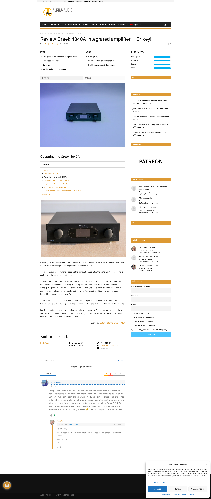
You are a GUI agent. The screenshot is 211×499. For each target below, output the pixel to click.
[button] (206, 464)
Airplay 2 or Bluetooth (148, 207)
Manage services (160, 482)
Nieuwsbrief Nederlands (144, 318)
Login (122, 360)
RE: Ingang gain (145, 198)
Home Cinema (90, 25)
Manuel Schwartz (139, 132)
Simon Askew (56, 382)
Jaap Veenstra (138, 109)
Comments (46, 194)
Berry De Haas (146, 252)
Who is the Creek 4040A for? (56, 187)
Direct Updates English (143, 322)
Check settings (198, 489)
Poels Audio (45, 343)
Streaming (56, 25)
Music (104, 25)
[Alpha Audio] (57, 12)
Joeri (142, 270)
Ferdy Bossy (145, 194)
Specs (88, 78)
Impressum (193, 494)
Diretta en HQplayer (147, 247)
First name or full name (140, 286)
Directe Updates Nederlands (145, 326)
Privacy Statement (180, 494)
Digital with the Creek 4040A (56, 184)
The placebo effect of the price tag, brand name (153, 188)
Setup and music (51, 174)
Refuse (178, 489)
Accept (157, 489)
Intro (46, 170)
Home (42, 34)
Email (133, 304)
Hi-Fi (45, 24)
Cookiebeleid (165, 494)
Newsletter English (141, 313)
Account (123, 25)
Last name (135, 295)
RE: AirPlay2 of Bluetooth (149, 256)
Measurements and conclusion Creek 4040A (63, 191)
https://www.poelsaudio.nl (110, 345)
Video (113, 25)
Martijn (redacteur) (51, 44)
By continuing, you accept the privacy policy (149, 330)
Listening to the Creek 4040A (56, 181)
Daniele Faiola (138, 116)
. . (133, 101)
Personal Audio (73, 25)
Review (45, 78)
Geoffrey (61, 421)
